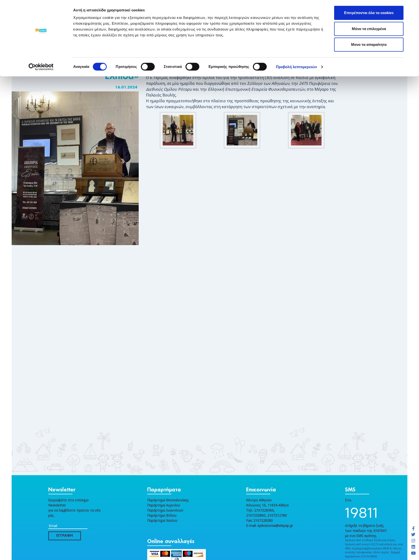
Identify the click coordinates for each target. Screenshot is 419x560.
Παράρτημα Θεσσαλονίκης (168, 500)
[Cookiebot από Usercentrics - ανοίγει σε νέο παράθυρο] (41, 67)
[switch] (148, 67)
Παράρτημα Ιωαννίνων (165, 510)
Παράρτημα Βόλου (162, 515)
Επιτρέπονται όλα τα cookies (369, 13)
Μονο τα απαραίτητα (369, 44)
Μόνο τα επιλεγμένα (369, 29)
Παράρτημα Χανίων (162, 520)
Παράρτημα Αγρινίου (163, 505)
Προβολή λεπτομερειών (296, 67)
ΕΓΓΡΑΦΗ (64, 535)
